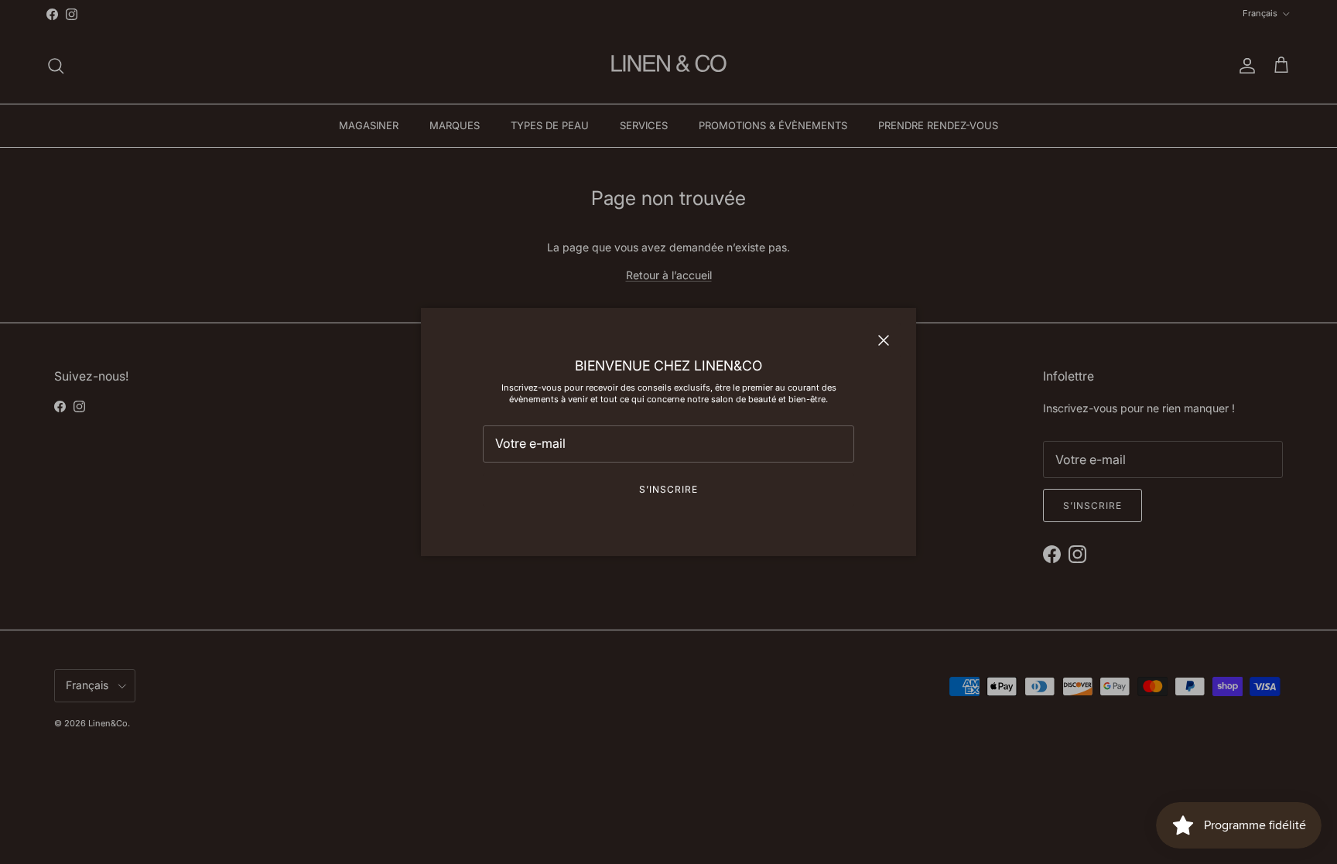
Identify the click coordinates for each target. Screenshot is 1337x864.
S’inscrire (668, 489)
